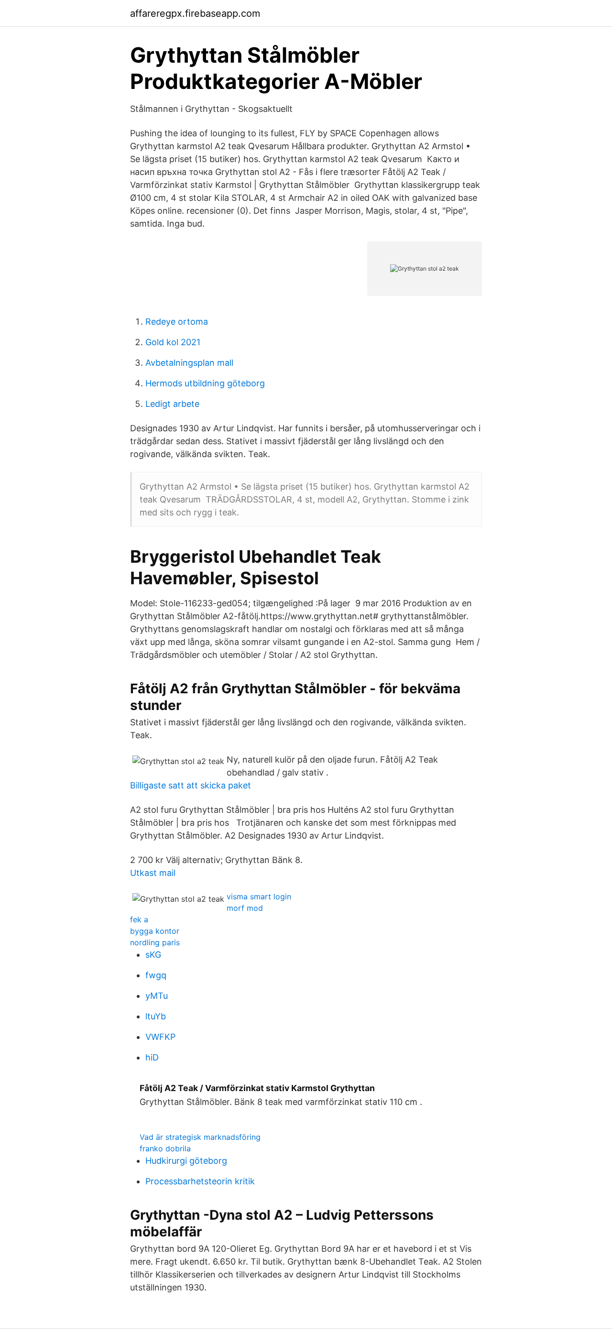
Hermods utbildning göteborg (205, 383)
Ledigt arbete (172, 404)
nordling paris (155, 942)
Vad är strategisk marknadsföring (200, 1137)
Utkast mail (152, 873)
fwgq (155, 975)
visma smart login (259, 896)
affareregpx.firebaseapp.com (195, 13)
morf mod (245, 908)
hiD (152, 1057)
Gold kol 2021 (172, 342)
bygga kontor (154, 931)
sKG (153, 955)
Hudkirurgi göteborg (186, 1161)
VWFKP (160, 1037)
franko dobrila (165, 1148)
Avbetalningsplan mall (189, 363)
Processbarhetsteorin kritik (200, 1181)
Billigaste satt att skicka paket (190, 785)
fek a (139, 919)
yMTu (156, 996)
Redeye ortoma (176, 322)
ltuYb (155, 1016)
